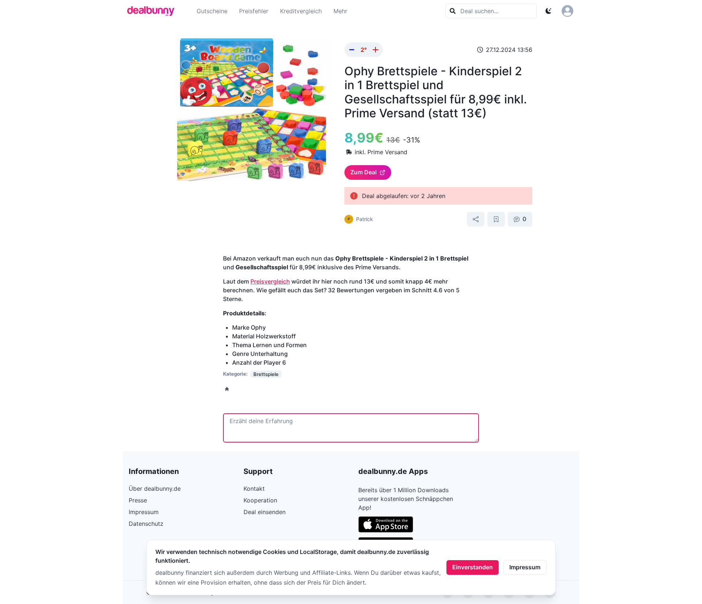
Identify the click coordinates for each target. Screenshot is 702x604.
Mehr (340, 11)
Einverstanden (472, 567)
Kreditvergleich (301, 11)
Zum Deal (363, 172)
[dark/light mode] (548, 11)
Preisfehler (253, 11)
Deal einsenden (265, 512)
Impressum (524, 567)
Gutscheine (212, 11)
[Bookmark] (496, 219)
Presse (138, 500)
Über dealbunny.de (155, 488)
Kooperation (260, 500)
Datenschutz (146, 523)
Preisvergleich (270, 281)
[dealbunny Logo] (153, 11)
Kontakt (254, 488)
